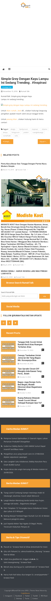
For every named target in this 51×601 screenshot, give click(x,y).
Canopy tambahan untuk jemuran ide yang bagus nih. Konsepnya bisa (29, 357)
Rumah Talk (25, 91)
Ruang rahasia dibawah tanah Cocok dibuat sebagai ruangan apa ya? (30, 400)
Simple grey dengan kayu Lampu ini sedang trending (8, 141)
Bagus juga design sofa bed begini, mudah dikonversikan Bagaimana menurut (30, 386)
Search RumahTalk (7, 292)
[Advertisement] (25, 40)
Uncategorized (7, 87)
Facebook (18, 596)
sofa (16, 136)
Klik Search (44, 297)
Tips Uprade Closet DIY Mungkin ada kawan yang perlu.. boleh (29, 371)
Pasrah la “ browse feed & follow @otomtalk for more (25, 547)
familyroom (23, 129)
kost (19, 110)
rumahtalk (7, 136)
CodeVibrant (25, 593)
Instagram (8, 596)
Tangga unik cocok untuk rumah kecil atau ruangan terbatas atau (30, 344)
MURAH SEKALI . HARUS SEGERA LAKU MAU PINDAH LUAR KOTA (24, 272)
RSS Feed (44, 596)
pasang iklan (11, 119)
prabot (26, 132)
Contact (35, 598)
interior (44, 129)
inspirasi (35, 129)
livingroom (16, 132)
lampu (5, 132)
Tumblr (35, 596)
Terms (27, 598)
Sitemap (19, 598)
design (13, 129)
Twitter (27, 596)
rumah (13, 110)
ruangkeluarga (38, 132)
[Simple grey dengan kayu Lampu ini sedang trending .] (24, 105)
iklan (8, 110)
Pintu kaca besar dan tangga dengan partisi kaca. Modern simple (24, 165)
